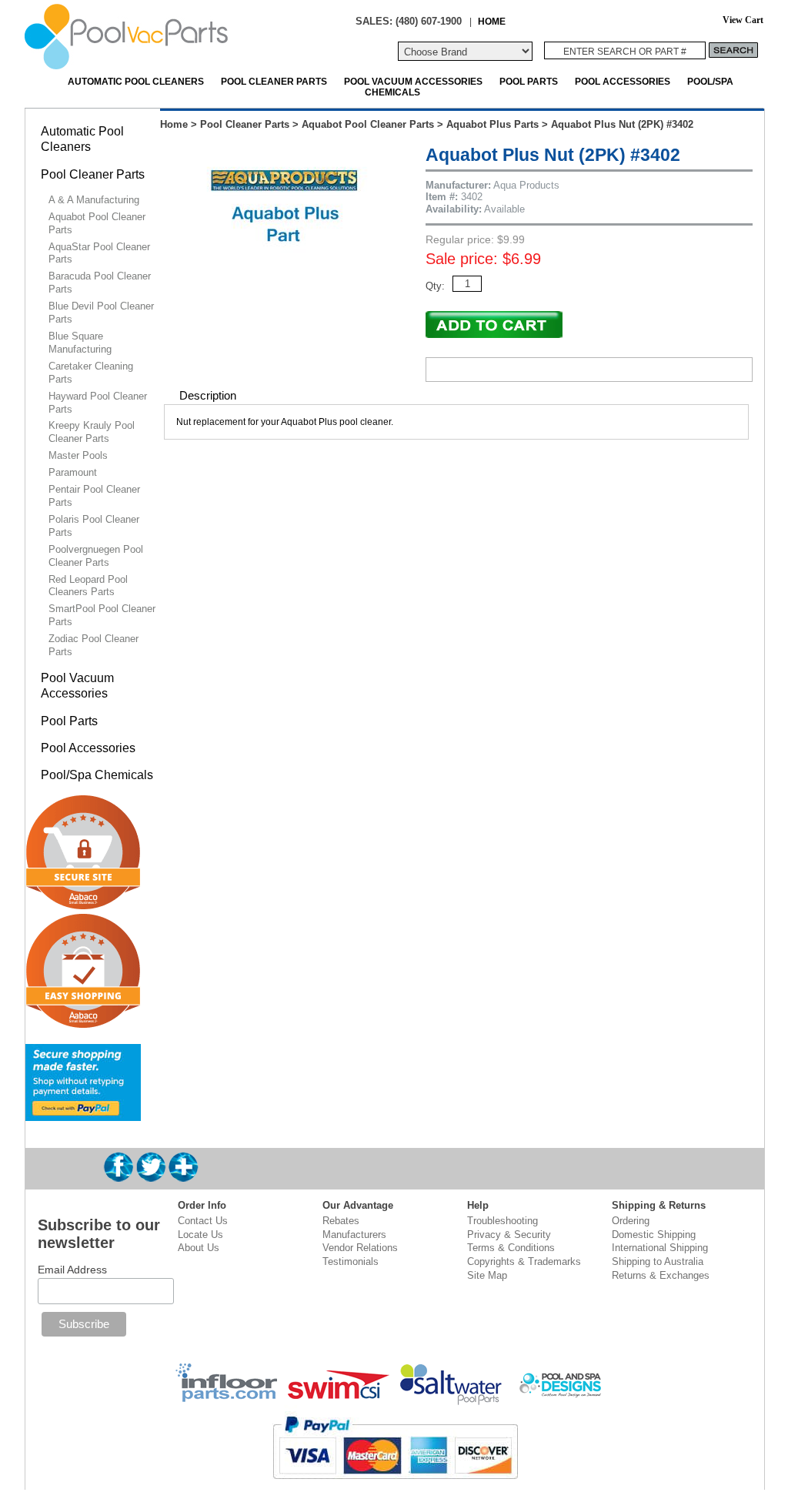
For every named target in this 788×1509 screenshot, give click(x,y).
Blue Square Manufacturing (80, 342)
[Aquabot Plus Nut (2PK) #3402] (285, 284)
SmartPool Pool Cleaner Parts (101, 615)
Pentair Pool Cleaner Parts (94, 495)
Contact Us (203, 1220)
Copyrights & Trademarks (524, 1261)
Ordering (630, 1220)
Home (174, 124)
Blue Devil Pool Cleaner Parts (101, 312)
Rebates (340, 1220)
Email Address (72, 1269)
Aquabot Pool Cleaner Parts (368, 124)
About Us (198, 1247)
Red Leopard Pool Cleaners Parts (88, 586)
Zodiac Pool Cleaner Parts (93, 645)
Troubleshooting (502, 1220)
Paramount (72, 472)
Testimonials (350, 1261)
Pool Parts (528, 81)
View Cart (743, 20)
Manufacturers (354, 1234)
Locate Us (200, 1234)
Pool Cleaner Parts (274, 81)
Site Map (487, 1275)
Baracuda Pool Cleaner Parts (99, 282)
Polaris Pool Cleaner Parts (93, 526)
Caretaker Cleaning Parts (90, 372)
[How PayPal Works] (83, 1114)
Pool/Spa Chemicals (97, 774)
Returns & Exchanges (661, 1275)
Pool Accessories (622, 81)
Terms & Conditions (511, 1247)
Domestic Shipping (654, 1234)
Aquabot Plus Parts (492, 124)
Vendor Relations (360, 1247)
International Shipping (660, 1247)
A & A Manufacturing (93, 200)
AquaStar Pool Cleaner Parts (99, 253)
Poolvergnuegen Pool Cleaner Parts (95, 556)
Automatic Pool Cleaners (136, 81)
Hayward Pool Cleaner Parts (97, 402)
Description (207, 395)
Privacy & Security (509, 1234)
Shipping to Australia (657, 1261)
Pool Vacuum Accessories (413, 81)
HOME (492, 21)
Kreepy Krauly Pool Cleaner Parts (91, 432)
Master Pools (78, 455)
